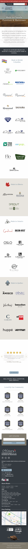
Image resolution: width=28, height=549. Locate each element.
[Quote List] (25, 8)
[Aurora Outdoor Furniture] (8, 194)
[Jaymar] (20, 330)
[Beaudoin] (20, 305)
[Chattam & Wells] (8, 70)
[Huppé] (8, 330)
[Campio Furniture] (20, 243)
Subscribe (14, 443)
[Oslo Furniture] (8, 243)
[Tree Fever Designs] (8, 144)
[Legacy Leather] (20, 255)
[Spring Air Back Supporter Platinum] (20, 132)
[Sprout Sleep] (14, 206)
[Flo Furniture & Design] (8, 157)
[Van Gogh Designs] (20, 144)
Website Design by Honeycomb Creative (14, 547)
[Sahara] (20, 107)
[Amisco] (8, 293)
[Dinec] (20, 293)
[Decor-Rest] (20, 231)
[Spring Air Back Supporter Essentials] (8, 132)
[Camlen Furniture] (8, 317)
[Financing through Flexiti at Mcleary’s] (5, 479)
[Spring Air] (8, 120)
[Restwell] (20, 83)
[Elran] (20, 317)
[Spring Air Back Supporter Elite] (20, 120)
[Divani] (8, 255)
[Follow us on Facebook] (3, 458)
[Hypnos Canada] (20, 194)
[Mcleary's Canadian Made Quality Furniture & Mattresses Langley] (8, 8)
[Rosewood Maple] (20, 95)
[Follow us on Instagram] (9, 458)
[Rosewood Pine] (8, 107)
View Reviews (18, 533)
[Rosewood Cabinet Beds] (8, 95)
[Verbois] (8, 305)
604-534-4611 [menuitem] (10, 4)
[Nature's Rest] (20, 157)
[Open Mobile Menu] (3, 8)
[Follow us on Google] (6, 458)
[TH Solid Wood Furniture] (14, 169)
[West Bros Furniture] (14, 268)
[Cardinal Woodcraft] (8, 231)
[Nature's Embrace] (20, 70)
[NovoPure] (8, 83)
